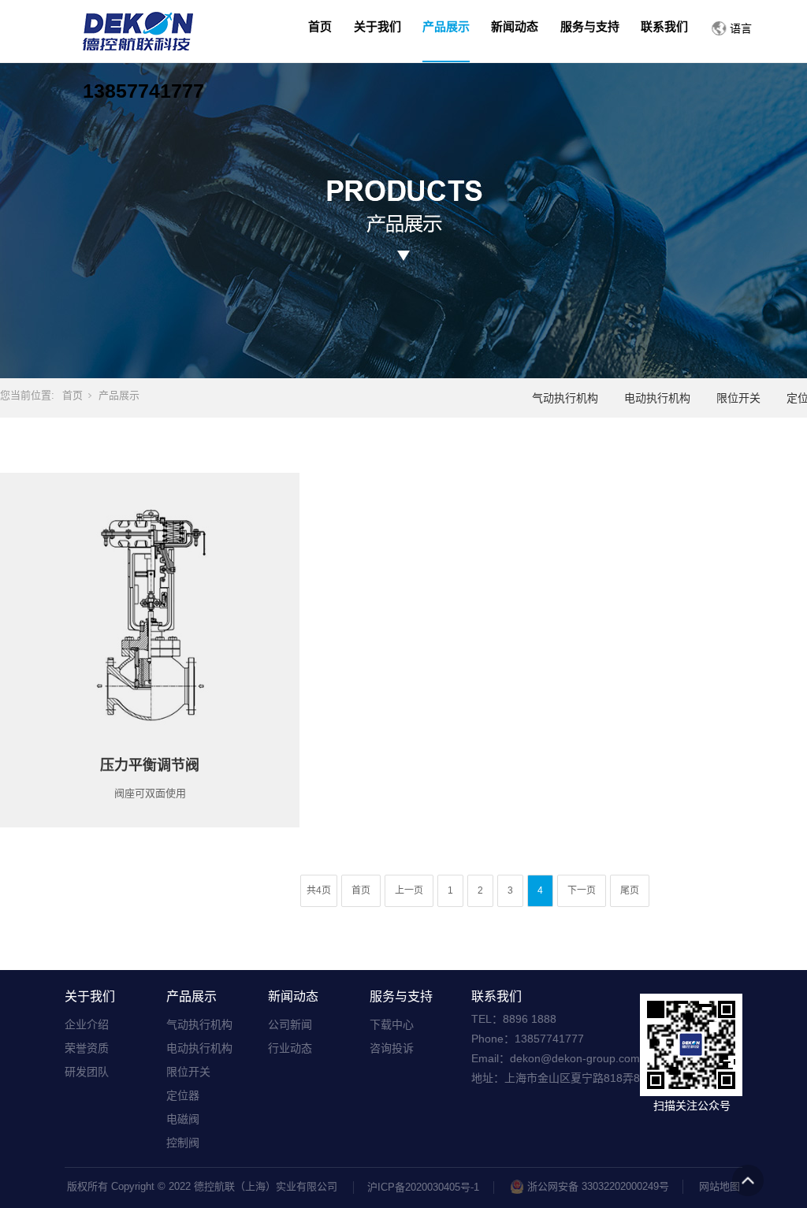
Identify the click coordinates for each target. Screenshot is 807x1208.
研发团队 (87, 1071)
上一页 (409, 890)
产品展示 (119, 395)
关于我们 (90, 996)
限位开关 (738, 398)
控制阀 (182, 1142)
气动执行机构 (565, 398)
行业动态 (290, 1048)
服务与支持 (401, 996)
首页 (72, 395)
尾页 (629, 890)
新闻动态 (293, 996)
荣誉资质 (87, 1048)
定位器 (182, 1095)
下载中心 (392, 1024)
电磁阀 (182, 1119)
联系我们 (496, 996)
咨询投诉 (392, 1048)
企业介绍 (87, 1024)
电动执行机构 (657, 398)
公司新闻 (290, 1024)
